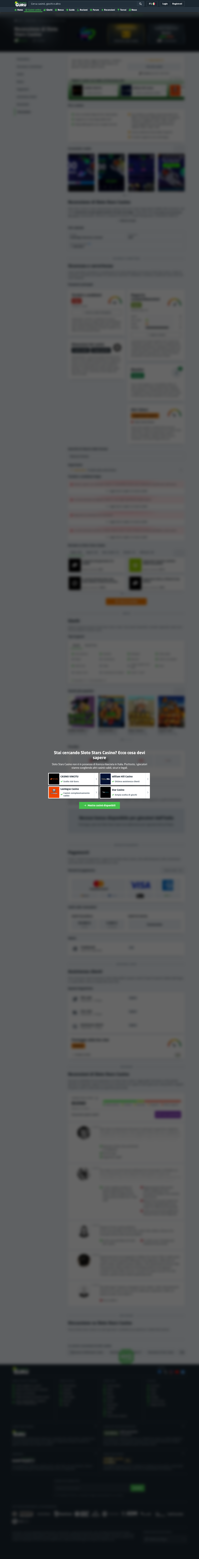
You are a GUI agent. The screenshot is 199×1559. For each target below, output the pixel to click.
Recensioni (109, 9)
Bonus (61, 9)
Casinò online (34, 9)
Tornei (123, 9)
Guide (72, 9)
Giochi (49, 9)
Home (20, 9)
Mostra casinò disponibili (102, 805)
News (134, 9)
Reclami (84, 9)
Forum (96, 9)
